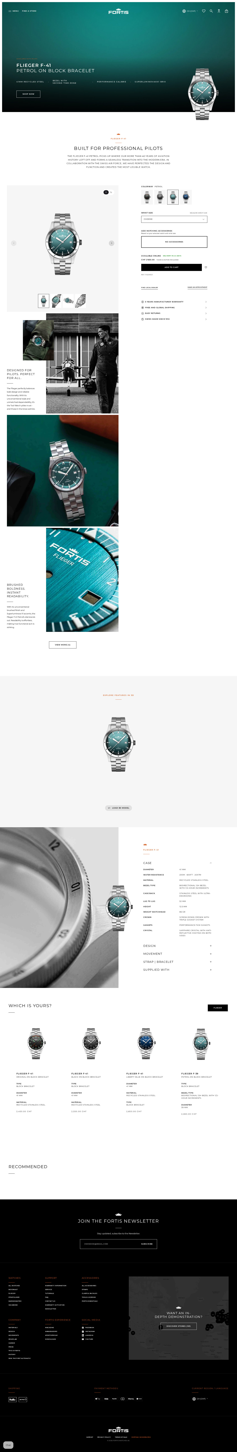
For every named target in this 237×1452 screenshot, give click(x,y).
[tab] (218, 1008)
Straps (85, 1289)
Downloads (50, 1339)
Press (11, 1347)
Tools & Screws (89, 1297)
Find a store (29, 11)
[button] (14, 11)
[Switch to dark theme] (111, 192)
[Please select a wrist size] (171, 267)
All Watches (14, 1285)
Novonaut (13, 1289)
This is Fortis (14, 1350)
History (12, 1354)
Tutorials (49, 1293)
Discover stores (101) (179, 1326)
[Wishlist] (204, 11)
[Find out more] (36, 1075)
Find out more (36, 1120)
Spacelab (13, 1339)
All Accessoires (89, 1285)
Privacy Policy (104, 1437)
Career (12, 1343)
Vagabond (13, 1305)
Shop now (28, 94)
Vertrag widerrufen (141, 1437)
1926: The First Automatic (20, 1358)
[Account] (219, 11)
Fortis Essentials (90, 1301)
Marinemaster (15, 1301)
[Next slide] (111, 243)
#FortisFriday (51, 1335)
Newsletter (50, 1309)
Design (12, 1331)
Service (48, 1289)
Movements (14, 1335)
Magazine (49, 1327)
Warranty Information (55, 1285)
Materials (13, 1327)
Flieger (12, 1293)
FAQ (46, 1297)
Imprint (89, 1437)
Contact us (50, 1301)
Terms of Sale (121, 1437)
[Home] (118, 11)
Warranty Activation (55, 1305)
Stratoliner (14, 1297)
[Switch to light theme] (106, 192)
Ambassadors (51, 1331)
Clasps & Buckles (89, 1293)
